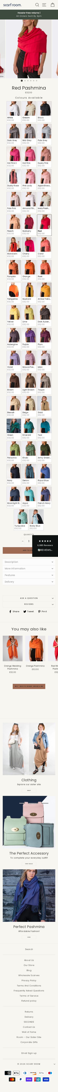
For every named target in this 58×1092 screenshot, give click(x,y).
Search (29, 949)
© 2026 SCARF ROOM (29, 1064)
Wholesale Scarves (28, 975)
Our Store (29, 965)
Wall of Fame (29, 1032)
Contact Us (29, 1027)
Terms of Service (29, 995)
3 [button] (28, 81)
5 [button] (34, 81)
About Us (29, 960)
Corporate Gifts (29, 1042)
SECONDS (29, 1022)
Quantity (29, 534)
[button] (45, 546)
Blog (29, 970)
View (29, 937)
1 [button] (22, 81)
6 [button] (37, 81)
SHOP (29, 790)
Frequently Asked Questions (29, 990)
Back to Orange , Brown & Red (31, 686)
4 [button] (31, 81)
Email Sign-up (29, 1053)
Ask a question (29, 598)
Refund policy (28, 1000)
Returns (29, 1011)
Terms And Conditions (29, 985)
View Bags (29, 863)
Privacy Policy (29, 980)
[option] (29, 14)
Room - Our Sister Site (29, 1037)
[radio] (13, 112)
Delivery (29, 1017)
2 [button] (25, 81)
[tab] (29, 562)
